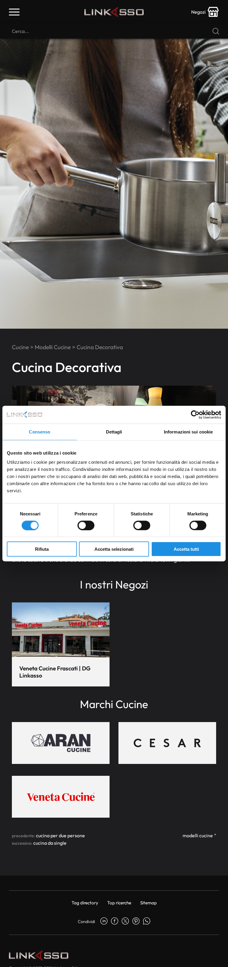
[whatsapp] (146, 921)
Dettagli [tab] (114, 431)
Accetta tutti (186, 549)
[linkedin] (103, 921)
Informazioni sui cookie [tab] (188, 431)
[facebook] (114, 921)
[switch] (85, 525)
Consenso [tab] (39, 431)
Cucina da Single (49, 843)
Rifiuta (42, 549)
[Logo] (114, 12)
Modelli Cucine (53, 347)
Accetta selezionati (114, 549)
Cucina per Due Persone (60, 835)
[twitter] (125, 921)
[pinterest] (136, 921)
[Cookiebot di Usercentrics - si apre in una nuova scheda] (195, 414)
